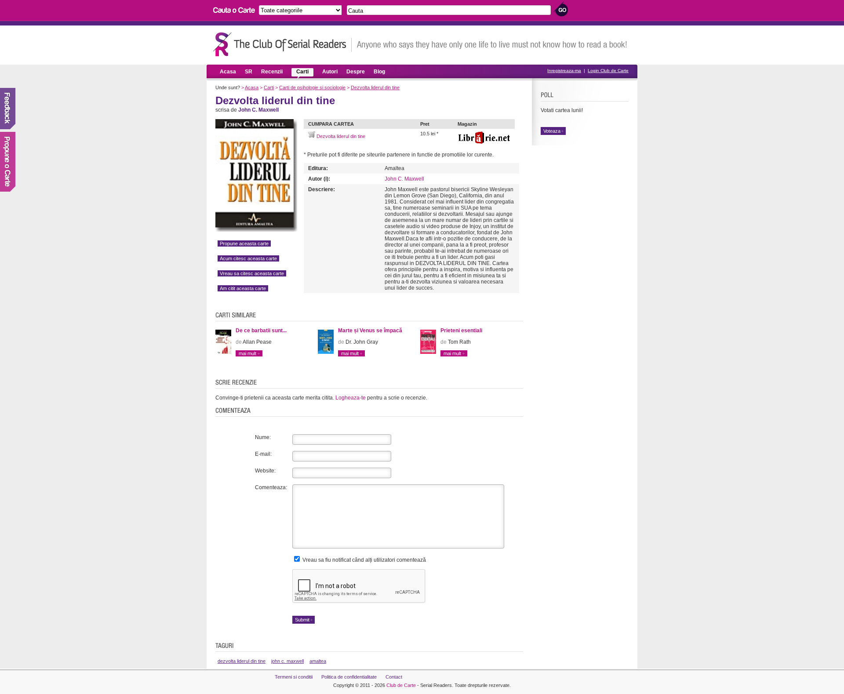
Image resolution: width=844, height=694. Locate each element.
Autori (330, 72)
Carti (302, 72)
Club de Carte (401, 685)
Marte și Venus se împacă (370, 330)
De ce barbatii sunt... (261, 330)
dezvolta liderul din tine (242, 661)
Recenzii (272, 72)
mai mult (247, 353)
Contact (394, 676)
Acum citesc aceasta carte (248, 258)
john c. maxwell (287, 661)
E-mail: (263, 454)
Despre (355, 72)
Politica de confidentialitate (349, 676)
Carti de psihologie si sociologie (312, 87)
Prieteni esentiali (461, 330)
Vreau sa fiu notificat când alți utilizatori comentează (363, 560)
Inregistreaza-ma (564, 70)
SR (248, 72)
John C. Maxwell (404, 179)
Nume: (263, 437)
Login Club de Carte (608, 70)
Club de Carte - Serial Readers (282, 44)
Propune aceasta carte (244, 243)
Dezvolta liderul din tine (375, 87)
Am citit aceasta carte (243, 288)
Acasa (228, 72)
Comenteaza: (271, 487)
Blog (379, 72)
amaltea (317, 661)
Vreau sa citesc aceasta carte (252, 273)
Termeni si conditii (294, 676)
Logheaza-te (350, 398)
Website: (265, 471)
